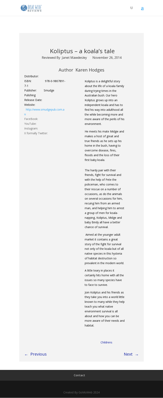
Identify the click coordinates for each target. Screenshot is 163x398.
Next (128, 354)
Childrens (106, 342)
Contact (79, 375)
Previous (38, 354)
